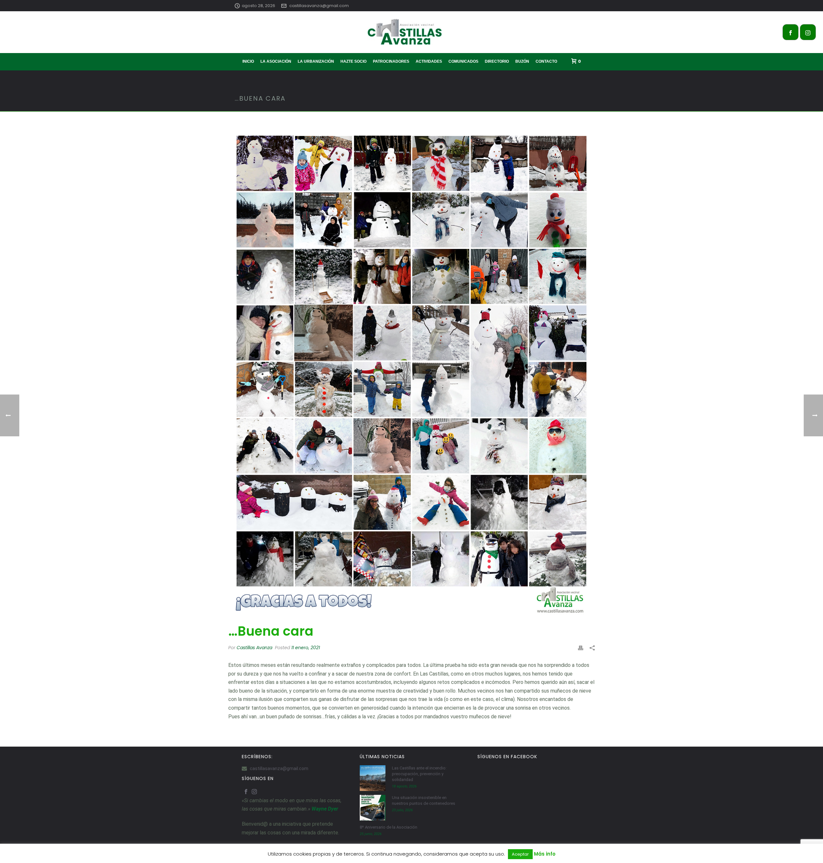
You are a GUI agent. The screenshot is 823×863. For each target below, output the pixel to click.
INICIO (248, 61)
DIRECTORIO (497, 61)
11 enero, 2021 (305, 647)
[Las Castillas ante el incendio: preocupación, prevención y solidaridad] (372, 778)
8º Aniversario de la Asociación (388, 827)
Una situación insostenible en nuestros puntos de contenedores (423, 800)
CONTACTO (546, 61)
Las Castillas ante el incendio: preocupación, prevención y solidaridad (419, 774)
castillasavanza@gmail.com (319, 6)
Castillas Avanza (254, 647)
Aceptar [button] (520, 854)
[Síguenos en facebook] (246, 792)
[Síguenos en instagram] (254, 792)
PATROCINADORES (391, 61)
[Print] (580, 647)
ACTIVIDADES (429, 61)
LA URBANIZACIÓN (316, 61)
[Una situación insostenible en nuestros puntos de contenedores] (372, 808)
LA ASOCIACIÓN (275, 61)
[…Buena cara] (411, 372)
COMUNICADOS (463, 61)
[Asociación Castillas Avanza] (411, 32)
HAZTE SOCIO (353, 61)
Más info (545, 853)
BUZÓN (522, 61)
